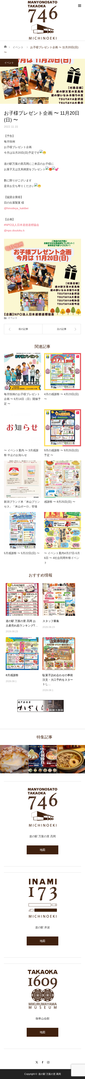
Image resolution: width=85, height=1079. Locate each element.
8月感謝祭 (12, 675)
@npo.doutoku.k (14, 230)
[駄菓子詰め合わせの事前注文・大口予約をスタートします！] (58, 653)
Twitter (36, 1062)
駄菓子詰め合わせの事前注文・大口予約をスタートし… (57, 680)
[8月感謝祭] (22, 653)
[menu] (79, 5)
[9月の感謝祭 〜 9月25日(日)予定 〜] (62, 428)
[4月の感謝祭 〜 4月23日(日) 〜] (62, 371)
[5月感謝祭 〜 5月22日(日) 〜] (22, 530)
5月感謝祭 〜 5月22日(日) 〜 (22, 553)
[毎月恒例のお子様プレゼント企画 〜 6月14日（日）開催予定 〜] (22, 371)
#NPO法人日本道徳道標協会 (21, 224)
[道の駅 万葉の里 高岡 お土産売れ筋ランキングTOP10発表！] (22, 599)
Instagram (48, 1062)
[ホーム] (5, 46)
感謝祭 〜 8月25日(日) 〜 (59, 501)
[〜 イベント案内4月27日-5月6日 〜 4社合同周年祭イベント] (62, 530)
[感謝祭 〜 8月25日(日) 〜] (62, 479)
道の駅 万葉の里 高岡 (49, 1074)
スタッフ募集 (50, 621)
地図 (42, 849)
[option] (14, 759)
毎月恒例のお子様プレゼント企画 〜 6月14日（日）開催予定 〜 (22, 399)
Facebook (42, 1062)
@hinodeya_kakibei (16, 208)
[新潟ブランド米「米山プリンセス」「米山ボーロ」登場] (22, 479)
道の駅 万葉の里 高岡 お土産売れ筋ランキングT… (22, 623)
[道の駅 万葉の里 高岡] (42, 20)
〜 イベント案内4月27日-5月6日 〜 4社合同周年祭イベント (62, 558)
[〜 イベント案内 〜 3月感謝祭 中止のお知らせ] (22, 428)
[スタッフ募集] (58, 599)
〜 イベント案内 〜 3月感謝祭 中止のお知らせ (21, 453)
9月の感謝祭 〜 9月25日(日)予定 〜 (61, 453)
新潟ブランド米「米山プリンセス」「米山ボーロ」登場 (22, 504)
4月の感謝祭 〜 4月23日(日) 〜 (61, 396)
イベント (18, 47)
